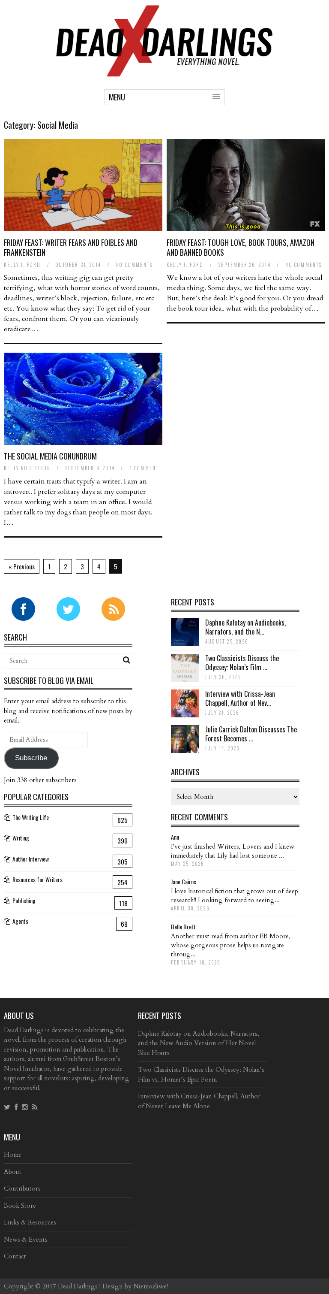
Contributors (22, 1188)
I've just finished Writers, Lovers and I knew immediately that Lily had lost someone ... (232, 851)
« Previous (22, 566)
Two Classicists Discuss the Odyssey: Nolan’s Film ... (242, 662)
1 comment (144, 468)
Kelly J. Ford (22, 264)
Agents (20, 920)
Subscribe (31, 758)
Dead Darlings (78, 1286)
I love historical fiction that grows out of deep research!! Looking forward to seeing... (234, 895)
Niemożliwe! (150, 1286)
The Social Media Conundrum (50, 456)
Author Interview (30, 858)
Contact (15, 1256)
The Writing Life (30, 817)
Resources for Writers (37, 879)
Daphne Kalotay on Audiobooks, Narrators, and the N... (245, 627)
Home (12, 1154)
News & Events (26, 1239)
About (12, 1171)
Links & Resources (30, 1222)
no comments (134, 264)
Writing (20, 837)
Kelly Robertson (27, 468)
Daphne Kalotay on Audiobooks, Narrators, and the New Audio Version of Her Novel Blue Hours (198, 1043)
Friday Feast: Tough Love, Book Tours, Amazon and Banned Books (240, 247)
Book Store (20, 1205)
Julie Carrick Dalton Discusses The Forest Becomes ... (251, 734)
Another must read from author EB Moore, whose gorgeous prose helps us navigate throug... (230, 945)
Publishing (24, 900)
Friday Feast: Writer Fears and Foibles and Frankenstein (71, 247)
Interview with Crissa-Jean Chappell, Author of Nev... (240, 698)
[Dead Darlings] (164, 72)
